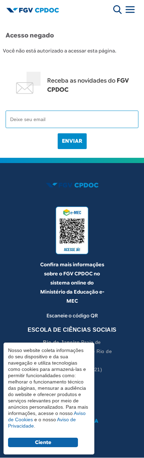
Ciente (43, 442)
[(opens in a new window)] (72, 230)
